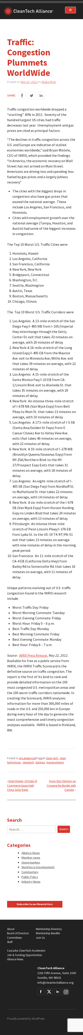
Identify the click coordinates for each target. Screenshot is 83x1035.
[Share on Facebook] (22, 95)
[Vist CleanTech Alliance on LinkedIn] (57, 991)
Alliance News (30, 853)
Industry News (31, 882)
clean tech (52, 758)
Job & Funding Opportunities (24, 955)
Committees (14, 938)
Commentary (30, 872)
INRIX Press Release (33, 655)
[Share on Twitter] (31, 95)
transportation (55, 762)
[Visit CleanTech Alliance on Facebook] (40, 991)
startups (40, 762)
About (10, 929)
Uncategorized (27, 758)
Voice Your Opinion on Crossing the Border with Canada (61, 785)
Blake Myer (49, 82)
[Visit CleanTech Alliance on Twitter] (49, 991)
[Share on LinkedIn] (41, 95)
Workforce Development (37, 867)
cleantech (28, 762)
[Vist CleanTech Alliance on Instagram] (66, 991)
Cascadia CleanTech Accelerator (26, 950)
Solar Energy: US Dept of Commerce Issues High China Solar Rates (22, 785)
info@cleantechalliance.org (55, 983)
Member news (30, 858)
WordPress (38, 1019)
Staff (9, 942)
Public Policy (29, 877)
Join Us (40, 938)
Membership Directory (49, 929)
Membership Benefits (48, 933)
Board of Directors (18, 933)
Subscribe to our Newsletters (35, 904)
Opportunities (30, 862)
